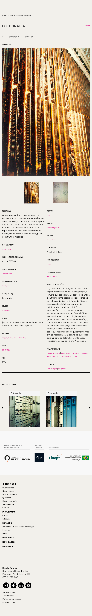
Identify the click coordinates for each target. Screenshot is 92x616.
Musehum (6, 530)
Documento (6, 286)
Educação (6, 519)
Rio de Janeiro (52, 276)
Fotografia (5, 310)
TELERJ (75, 356)
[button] (3, 408)
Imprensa (7, 546)
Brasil (49, 264)
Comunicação (7, 274)
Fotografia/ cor (52, 240)
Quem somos (8, 488)
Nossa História (8, 491)
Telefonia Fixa (66, 356)
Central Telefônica (53, 353)
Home (4, 16)
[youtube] (28, 585)
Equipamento (66, 353)
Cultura (5, 515)
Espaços (7, 523)
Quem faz (6, 498)
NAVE (4, 533)
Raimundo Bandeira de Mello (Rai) (14, 338)
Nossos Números (9, 494)
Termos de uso (8, 592)
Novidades (8, 542)
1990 (48, 215)
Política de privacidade (11, 599)
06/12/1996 (6, 350)
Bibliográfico (6, 249)
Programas (9, 512)
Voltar (87, 25)
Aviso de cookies (9, 602)
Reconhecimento (9, 501)
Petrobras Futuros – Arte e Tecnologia (18, 527)
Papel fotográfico (53, 228)
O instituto (9, 484)
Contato (5, 508)
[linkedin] (21, 585)
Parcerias (8, 537)
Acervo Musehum (14, 16)
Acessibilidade (8, 596)
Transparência (8, 504)
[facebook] (14, 585)
